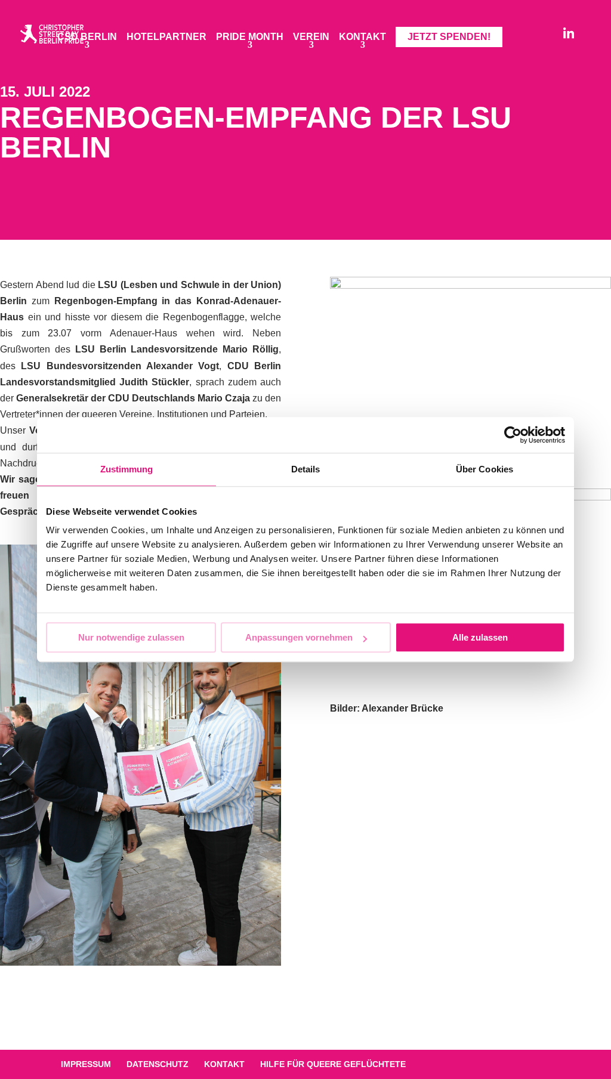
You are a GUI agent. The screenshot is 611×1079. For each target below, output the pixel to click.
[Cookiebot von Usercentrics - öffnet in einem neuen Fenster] (513, 435)
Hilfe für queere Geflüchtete (333, 1064)
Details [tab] (305, 469)
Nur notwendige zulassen (131, 637)
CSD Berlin (87, 37)
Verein (311, 37)
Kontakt (362, 37)
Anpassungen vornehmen (299, 637)
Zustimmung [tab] (126, 469)
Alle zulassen (480, 637)
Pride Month (249, 37)
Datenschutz (157, 1064)
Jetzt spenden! (449, 37)
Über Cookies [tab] (484, 469)
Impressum (86, 1064)
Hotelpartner (166, 37)
